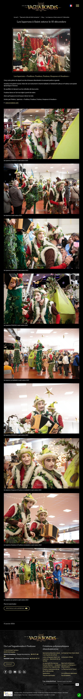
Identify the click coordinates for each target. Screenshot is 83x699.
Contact (9, 664)
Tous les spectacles (49, 675)
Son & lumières (66, 675)
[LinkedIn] (24, 672)
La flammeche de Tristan (68, 669)
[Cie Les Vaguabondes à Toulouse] (41, 6)
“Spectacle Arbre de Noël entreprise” (29, 17)
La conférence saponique (69, 673)
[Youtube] (15, 672)
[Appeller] (79, 695)
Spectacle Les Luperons (15, 608)
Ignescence (46, 673)
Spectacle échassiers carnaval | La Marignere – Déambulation (69, 665)
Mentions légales (18, 695)
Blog (42, 17)
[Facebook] (5, 672)
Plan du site (24, 695)
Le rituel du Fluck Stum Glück (70, 653)
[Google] (19, 672)
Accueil (16, 17)
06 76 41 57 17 (34, 658)
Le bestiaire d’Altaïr (67, 657)
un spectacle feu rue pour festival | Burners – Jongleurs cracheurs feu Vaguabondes (52, 665)
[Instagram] (10, 672)
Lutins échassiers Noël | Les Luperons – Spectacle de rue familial (51, 659)
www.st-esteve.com (11, 103)
